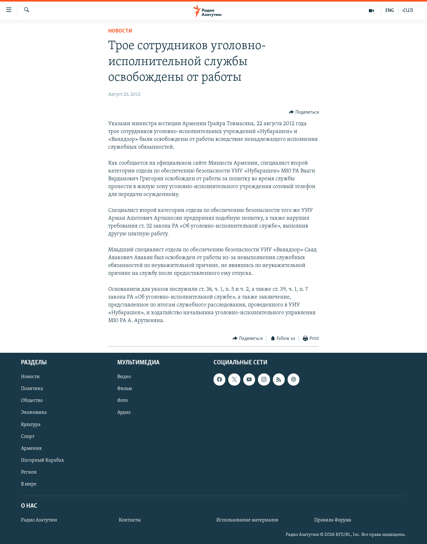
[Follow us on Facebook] (219, 379)
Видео (124, 376)
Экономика (34, 412)
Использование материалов (247, 520)
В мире (29, 484)
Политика (32, 388)
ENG (389, 10)
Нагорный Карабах (42, 460)
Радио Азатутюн (39, 520)
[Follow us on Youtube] (249, 379)
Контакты (130, 520)
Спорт (27, 436)
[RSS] (279, 379)
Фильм (124, 388)
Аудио (124, 412)
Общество (32, 400)
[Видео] (371, 10)
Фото (122, 400)
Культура (31, 424)
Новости (120, 31)
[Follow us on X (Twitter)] (234, 379)
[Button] (304, 112)
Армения (31, 448)
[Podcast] (293, 379)
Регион (29, 472)
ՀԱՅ (407, 10)
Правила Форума (332, 520)
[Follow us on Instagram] (264, 379)
